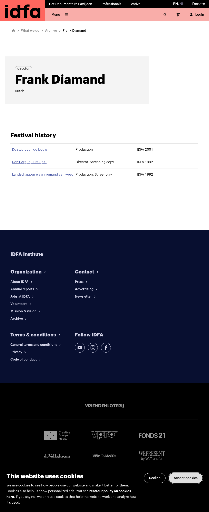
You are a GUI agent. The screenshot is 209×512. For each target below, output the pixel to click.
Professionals (110, 4)
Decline (154, 478)
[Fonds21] (152, 435)
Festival (135, 4)
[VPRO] (104, 435)
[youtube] (80, 348)
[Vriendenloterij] (104, 406)
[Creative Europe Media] (57, 435)
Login (199, 14)
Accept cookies (186, 478)
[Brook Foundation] (104, 456)
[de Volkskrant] (57, 456)
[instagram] (93, 348)
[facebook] (106, 348)
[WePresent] (152, 455)
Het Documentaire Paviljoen (70, 4)
